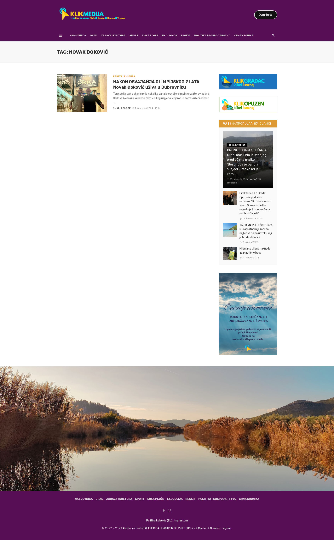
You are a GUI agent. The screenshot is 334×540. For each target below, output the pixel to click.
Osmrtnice (266, 14)
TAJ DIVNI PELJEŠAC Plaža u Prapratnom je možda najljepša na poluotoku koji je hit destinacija (256, 231)
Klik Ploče (124, 108)
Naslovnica (78, 35)
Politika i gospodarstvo (212, 35)
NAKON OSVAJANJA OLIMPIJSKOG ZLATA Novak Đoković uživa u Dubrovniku (156, 84)
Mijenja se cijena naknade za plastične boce (254, 250)
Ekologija (169, 35)
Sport (133, 35)
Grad (93, 35)
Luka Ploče (150, 35)
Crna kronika (243, 35)
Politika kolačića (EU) (159, 520)
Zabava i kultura (113, 35)
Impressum (181, 520)
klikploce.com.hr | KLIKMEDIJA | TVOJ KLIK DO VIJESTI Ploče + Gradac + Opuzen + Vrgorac (177, 528)
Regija (185, 35)
